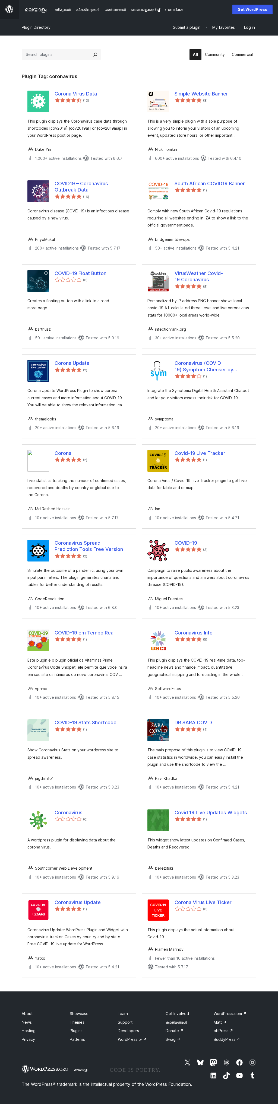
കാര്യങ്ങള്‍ (176, 1022)
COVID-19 (186, 543)
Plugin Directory (36, 27)
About (27, 1013)
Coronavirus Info (194, 633)
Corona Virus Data (76, 94)
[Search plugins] (95, 54)
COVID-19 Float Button (80, 273)
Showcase (79, 1013)
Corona (63, 453)
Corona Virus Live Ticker (203, 902)
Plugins (76, 1030)
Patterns (77, 1039)
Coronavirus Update (78, 902)
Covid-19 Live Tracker (200, 453)
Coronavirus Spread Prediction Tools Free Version (89, 546)
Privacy (28, 1039)
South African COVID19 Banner (210, 183)
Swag (173, 1039)
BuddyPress (227, 1039)
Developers (128, 1030)
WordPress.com (230, 1013)
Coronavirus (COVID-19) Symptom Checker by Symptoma (204, 366)
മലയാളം (81, 1069)
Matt (220, 1022)
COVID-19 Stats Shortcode (85, 722)
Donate (175, 1030)
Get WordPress (252, 9)
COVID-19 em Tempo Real (85, 633)
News (27, 1022)
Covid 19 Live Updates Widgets (211, 812)
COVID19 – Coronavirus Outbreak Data (81, 187)
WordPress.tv (132, 1039)
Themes (77, 1022)
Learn (123, 1013)
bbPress (223, 1030)
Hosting (29, 1030)
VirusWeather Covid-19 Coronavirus (199, 276)
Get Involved (177, 1013)
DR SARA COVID (193, 722)
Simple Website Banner (201, 94)
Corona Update (72, 363)
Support (125, 1022)
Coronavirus (69, 812)
